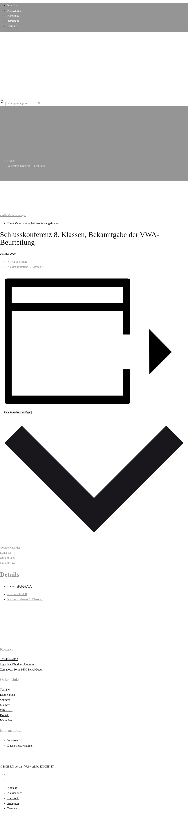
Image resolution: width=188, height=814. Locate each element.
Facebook (13, 15)
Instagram (13, 20)
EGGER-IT (47, 766)
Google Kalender (10, 547)
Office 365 (6, 710)
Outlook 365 (7, 557)
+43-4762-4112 (9, 659)
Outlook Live (8, 563)
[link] (39, 103)
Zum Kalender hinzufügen (17, 412)
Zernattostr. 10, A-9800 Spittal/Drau (21, 669)
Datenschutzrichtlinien (20, 745)
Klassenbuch (14, 10)
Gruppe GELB (17, 261)
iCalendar (5, 552)
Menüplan (6, 720)
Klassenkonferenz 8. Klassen (25, 266)
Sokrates (5, 699)
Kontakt (12, 5)
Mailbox (5, 705)
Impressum (13, 740)
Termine (12, 26)
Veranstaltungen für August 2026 (26, 165)
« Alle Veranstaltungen (13, 215)
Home (11, 160)
